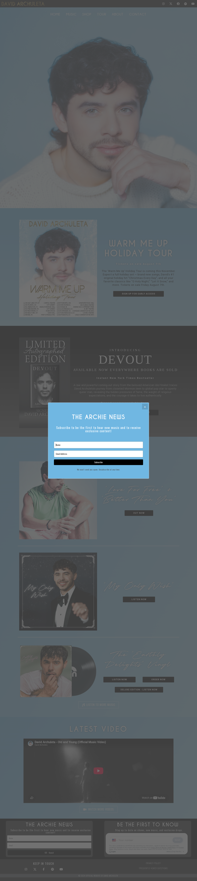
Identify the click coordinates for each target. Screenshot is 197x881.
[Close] (145, 406)
